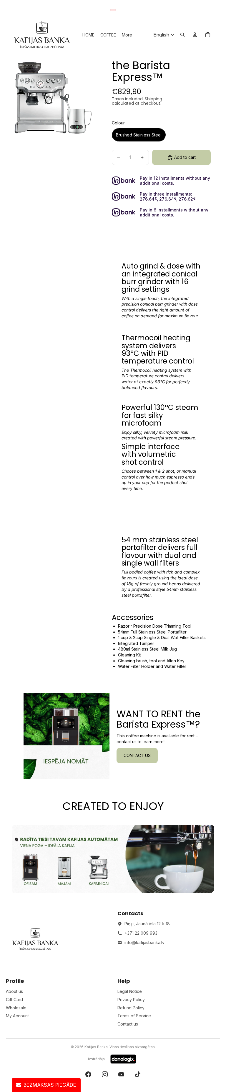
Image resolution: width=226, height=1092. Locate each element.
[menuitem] (127, 35)
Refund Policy (130, 1007)
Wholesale (16, 1007)
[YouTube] (121, 1074)
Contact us (127, 1023)
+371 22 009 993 (140, 933)
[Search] (182, 34)
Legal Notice (129, 991)
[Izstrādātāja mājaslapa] (123, 1059)
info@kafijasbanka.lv (144, 942)
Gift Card (14, 999)
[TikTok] (138, 1074)
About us (14, 991)
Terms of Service (134, 1015)
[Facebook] (88, 1074)
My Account (17, 1015)
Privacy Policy (131, 999)
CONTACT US (137, 755)
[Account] (194, 34)
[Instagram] (105, 1074)
